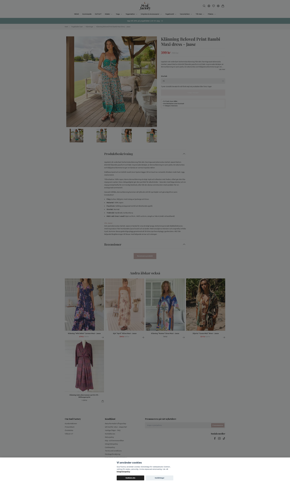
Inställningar (159, 478)
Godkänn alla (130, 478)
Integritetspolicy (123, 471)
